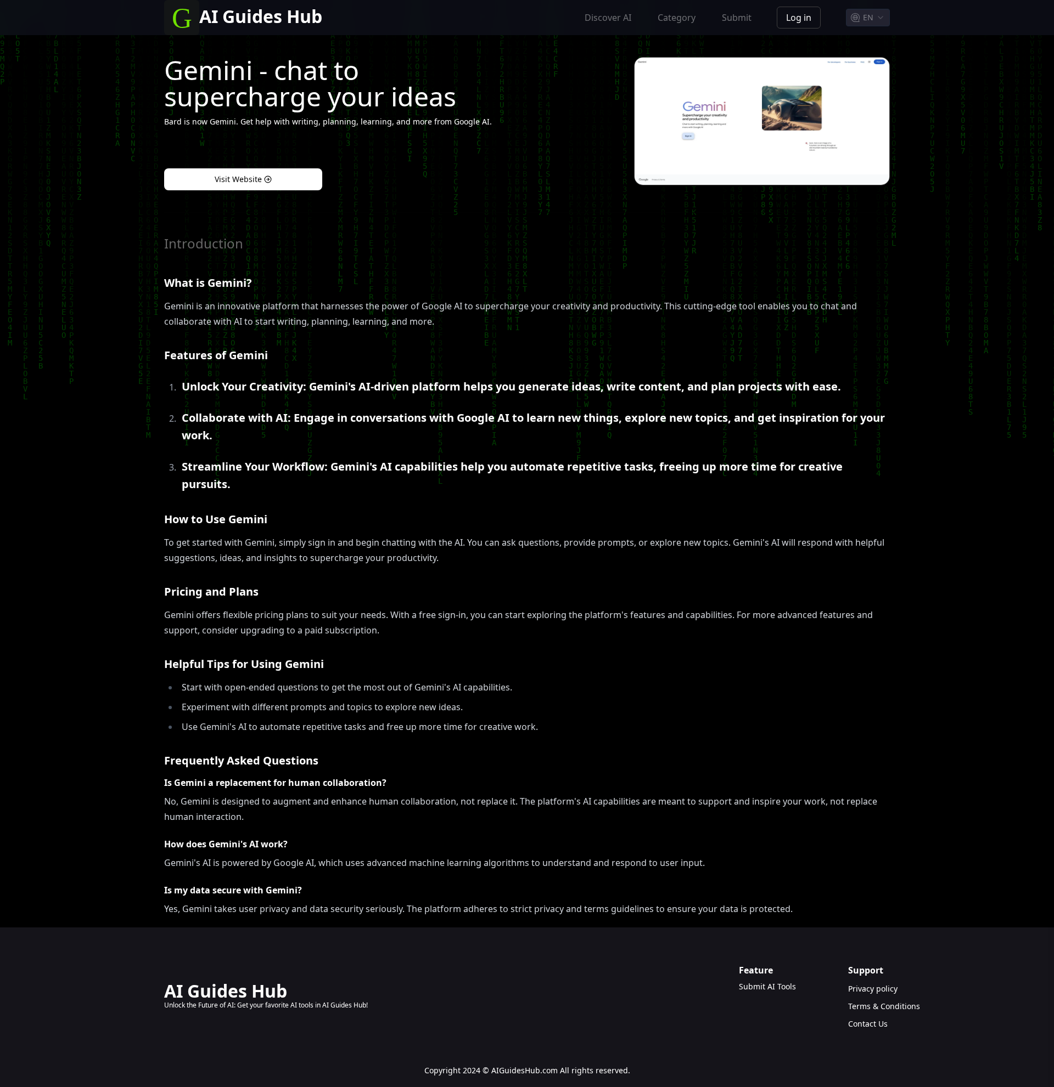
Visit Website (238, 179)
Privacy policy (869, 988)
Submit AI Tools (767, 986)
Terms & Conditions (869, 1006)
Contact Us (868, 1023)
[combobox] (868, 17)
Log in (798, 18)
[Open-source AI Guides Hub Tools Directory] (181, 17)
